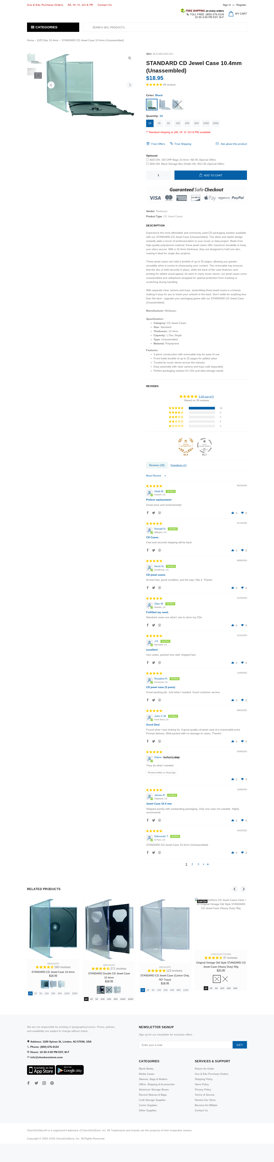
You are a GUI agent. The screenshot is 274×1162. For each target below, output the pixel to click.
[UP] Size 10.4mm (48, 40)
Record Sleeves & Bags (153, 1094)
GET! (240, 1044)
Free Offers (158, 143)
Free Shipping (183, 143)
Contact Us (201, 1110)
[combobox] (165, 27)
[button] (154, 84)
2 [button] (192, 864)
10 (149, 123)
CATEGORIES (45, 27)
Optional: (152, 155)
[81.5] (185, 445)
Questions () (179, 465)
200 (187, 123)
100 (178, 123)
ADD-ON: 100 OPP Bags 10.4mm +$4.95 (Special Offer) (182, 159)
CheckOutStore (221, 954)
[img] (154, 486)
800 (179, 990)
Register (241, 4)
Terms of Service (205, 1094)
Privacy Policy (203, 1089)
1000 (206, 123)
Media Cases (146, 1073)
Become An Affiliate (206, 1105)
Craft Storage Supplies (152, 1099)
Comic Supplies (148, 1105)
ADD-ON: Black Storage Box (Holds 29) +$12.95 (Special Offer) (186, 163)
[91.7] (204, 445)
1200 (185, 990)
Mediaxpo (162, 211)
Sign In (227, 4)
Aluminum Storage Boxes (154, 1089)
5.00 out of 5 (206, 396)
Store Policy (202, 1084)
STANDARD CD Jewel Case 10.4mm (53, 971)
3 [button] (198, 864)
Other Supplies (147, 1110)
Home (30, 40)
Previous (51, 85)
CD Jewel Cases (173, 216)
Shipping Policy (204, 1079)
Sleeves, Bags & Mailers (153, 1079)
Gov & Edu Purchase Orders (211, 1073)
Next (129, 85)
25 (159, 123)
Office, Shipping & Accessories (157, 1084)
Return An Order (204, 1068)
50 (168, 123)
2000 (216, 123)
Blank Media (146, 1068)
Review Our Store (205, 1099)
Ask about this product (234, 143)
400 (196, 123)
